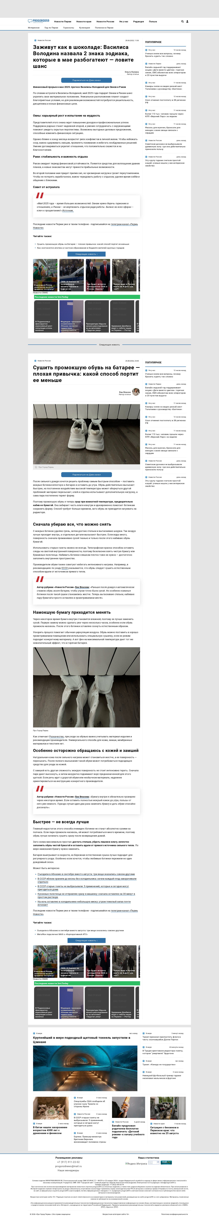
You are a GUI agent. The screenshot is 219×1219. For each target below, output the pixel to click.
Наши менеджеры (68, 1170)
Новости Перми (155, 64)
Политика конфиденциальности (174, 1214)
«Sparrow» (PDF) (112, 1207)
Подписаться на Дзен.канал (86, 80)
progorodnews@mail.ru (68, 1166)
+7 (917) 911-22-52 (68, 1162)
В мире (39, 1033)
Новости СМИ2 (40, 292)
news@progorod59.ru (168, 1183)
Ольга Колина (132, 72)
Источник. (68, 210)
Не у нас (152, 50)
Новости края (159, 1124)
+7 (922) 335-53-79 (117, 1185)
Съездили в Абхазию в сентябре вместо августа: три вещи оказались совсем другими (86, 874)
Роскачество (56, 736)
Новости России (44, 40)
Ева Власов (125, 392)
